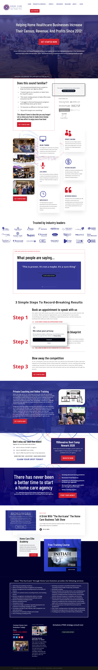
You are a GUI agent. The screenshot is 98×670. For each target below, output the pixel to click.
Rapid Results (44, 200)
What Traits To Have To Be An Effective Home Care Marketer (21, 514)
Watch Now (20, 527)
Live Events (43, 172)
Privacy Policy (49, 668)
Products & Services (39, 4)
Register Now (68, 458)
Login (81, 4)
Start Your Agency (67, 495)
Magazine (68, 4)
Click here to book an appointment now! (49, 322)
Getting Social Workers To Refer (38, 639)
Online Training (44, 145)
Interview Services (71, 196)
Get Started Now (49, 41)
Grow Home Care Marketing (29, 668)
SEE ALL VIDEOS (46, 529)
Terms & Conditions (57, 668)
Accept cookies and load (68, 90)
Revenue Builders (70, 168)
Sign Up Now (71, 569)
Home (29, 4)
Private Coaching (70, 139)
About (74, 4)
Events (51, 4)
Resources (59, 4)
